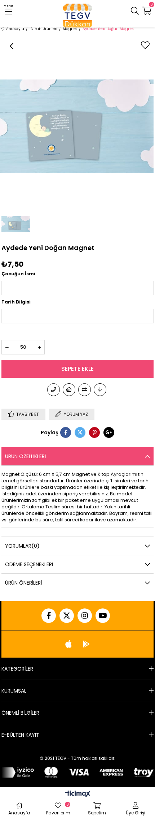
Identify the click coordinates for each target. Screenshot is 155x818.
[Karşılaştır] (84, 389)
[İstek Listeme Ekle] (69, 389)
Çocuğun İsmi (18, 274)
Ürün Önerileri (23, 582)
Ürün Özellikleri (25, 456)
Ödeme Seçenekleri (29, 564)
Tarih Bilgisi (16, 302)
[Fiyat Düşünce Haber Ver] (100, 389)
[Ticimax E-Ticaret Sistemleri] (77, 794)
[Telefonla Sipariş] (53, 389)
